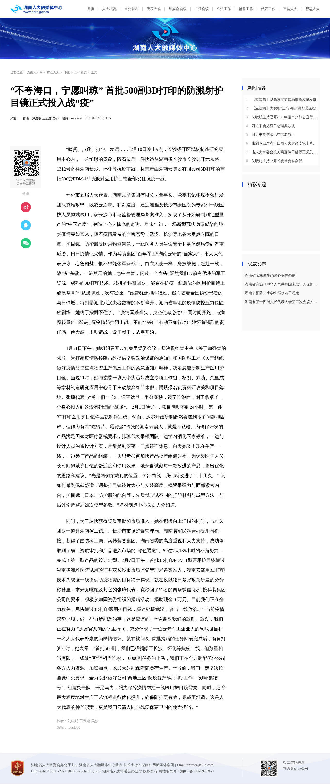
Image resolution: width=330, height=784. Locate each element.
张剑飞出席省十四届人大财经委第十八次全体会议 (283, 143)
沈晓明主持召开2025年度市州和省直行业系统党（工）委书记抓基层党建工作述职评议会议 (283, 117)
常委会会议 (178, 9)
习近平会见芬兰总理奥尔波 (270, 126)
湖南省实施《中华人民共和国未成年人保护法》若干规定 (281, 284)
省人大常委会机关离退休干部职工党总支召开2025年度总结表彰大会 (283, 152)
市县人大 (290, 9)
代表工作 (268, 9)
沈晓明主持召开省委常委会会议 (274, 161)
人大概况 (109, 9)
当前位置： (18, 72)
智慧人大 (312, 9)
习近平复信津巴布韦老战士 (270, 135)
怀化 (67, 72)
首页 (90, 9)
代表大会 (153, 9)
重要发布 (131, 9)
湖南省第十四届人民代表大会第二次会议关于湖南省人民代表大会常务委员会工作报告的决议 (281, 302)
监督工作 (246, 9)
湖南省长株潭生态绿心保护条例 (270, 275)
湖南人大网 (35, 72)
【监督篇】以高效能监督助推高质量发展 (281, 100)
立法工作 (224, 9)
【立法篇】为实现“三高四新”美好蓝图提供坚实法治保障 (283, 108)
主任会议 (201, 9)
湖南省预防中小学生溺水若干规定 (272, 293)
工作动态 (80, 72)
